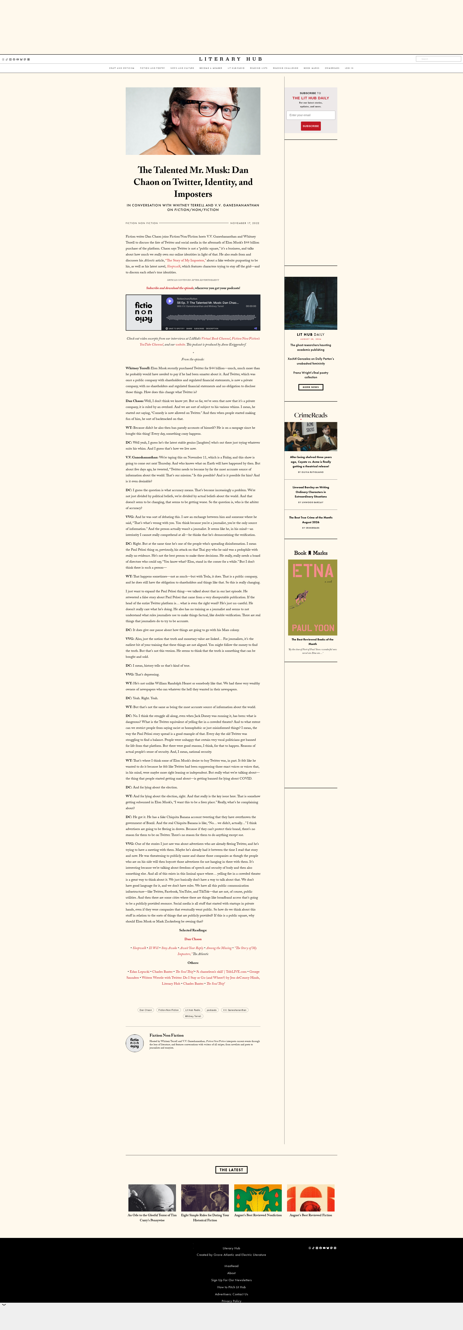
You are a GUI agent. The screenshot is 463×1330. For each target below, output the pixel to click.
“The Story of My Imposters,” (185, 261)
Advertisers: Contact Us (231, 1294)
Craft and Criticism (122, 68)
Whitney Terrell (193, 1016)
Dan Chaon (146, 1009)
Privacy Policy (231, 1301)
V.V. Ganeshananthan (235, 1009)
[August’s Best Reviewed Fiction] (311, 1208)
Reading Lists (259, 68)
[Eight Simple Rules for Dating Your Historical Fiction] (205, 1208)
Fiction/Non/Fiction (168, 1009)
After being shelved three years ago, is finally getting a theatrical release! (311, 461)
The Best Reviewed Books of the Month (313, 642)
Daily (311, 334)
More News (311, 387)
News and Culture (182, 68)
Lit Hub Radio (236, 68)
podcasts (212, 1009)
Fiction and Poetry (152, 68)
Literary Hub (231, 59)
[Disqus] (193, 1098)
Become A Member (211, 68)
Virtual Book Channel (215, 339)
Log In (349, 68)
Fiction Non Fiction (142, 223)
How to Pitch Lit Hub (231, 1287)
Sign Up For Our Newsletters (231, 1280)
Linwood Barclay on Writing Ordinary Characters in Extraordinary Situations (311, 491)
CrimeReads (332, 68)
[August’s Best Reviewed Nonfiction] (258, 1208)
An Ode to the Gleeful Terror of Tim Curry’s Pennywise (152, 1218)
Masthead (231, 1266)
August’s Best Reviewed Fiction (311, 1216)
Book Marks (312, 68)
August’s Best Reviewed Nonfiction (258, 1216)
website (180, 345)
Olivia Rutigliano (312, 472)
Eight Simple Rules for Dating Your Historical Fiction (205, 1218)
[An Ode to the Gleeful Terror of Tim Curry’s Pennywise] (152, 1208)
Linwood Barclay (313, 502)
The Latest (231, 1169)
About (231, 1273)
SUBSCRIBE (311, 126)
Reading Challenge (285, 68)
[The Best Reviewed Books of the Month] (312, 598)
